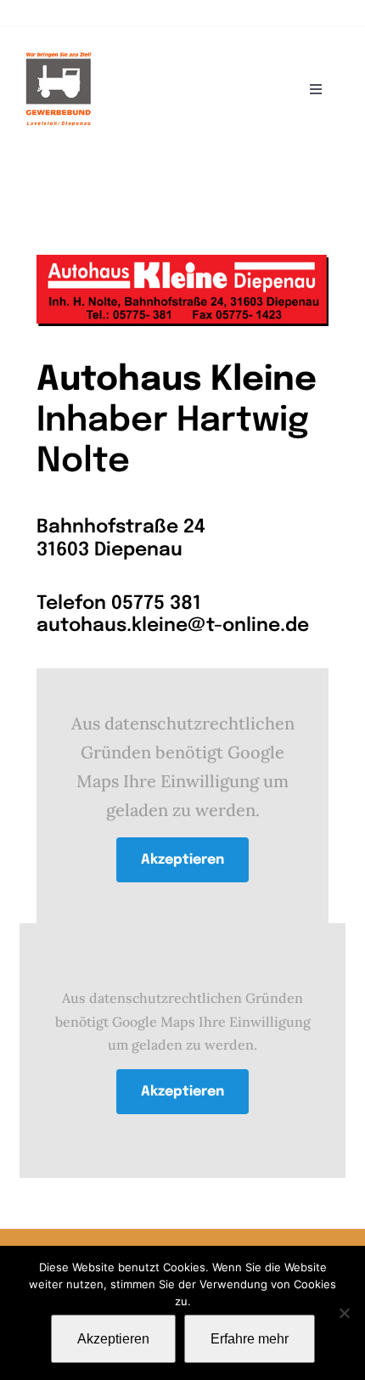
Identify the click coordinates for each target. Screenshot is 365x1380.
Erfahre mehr (250, 1339)
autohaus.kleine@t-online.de (172, 626)
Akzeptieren (182, 860)
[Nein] (343, 1312)
